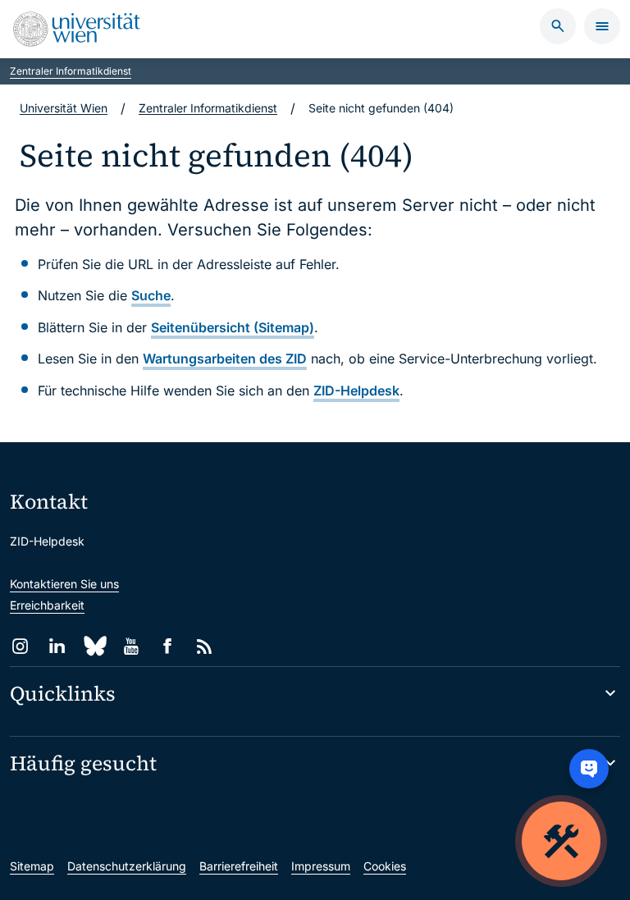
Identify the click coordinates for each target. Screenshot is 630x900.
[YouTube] (131, 646)
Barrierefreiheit (238, 866)
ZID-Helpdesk (356, 390)
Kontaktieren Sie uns (64, 584)
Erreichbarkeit (47, 605)
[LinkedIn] (57, 646)
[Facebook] (168, 646)
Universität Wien (63, 108)
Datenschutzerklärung (126, 866)
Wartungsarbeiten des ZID (225, 358)
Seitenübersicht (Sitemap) (232, 327)
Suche (151, 295)
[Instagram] (20, 646)
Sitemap (32, 866)
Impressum (320, 866)
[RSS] (204, 646)
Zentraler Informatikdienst (70, 71)
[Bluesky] (94, 646)
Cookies (384, 866)
